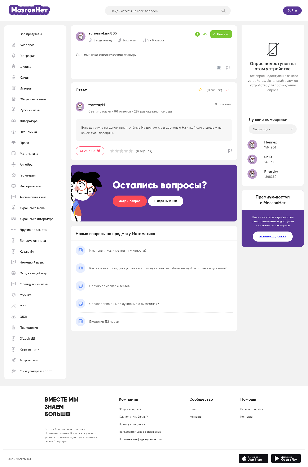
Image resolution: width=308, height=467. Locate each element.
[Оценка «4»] (126, 151)
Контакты (195, 416)
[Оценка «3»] (121, 151)
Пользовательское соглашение (140, 432)
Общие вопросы (130, 409)
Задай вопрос (130, 201)
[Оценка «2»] (117, 151)
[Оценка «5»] (131, 151)
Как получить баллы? (133, 416)
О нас (193, 409)
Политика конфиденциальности (140, 439)
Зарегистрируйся (252, 409)
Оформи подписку (272, 236)
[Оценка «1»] (112, 151)
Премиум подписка (132, 424)
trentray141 (97, 104)
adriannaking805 (103, 33)
